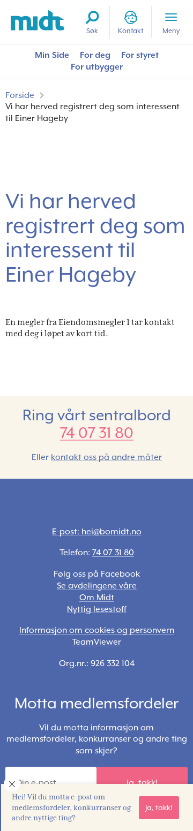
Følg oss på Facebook (97, 574)
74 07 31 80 (96, 433)
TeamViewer (96, 642)
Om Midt (96, 597)
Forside (19, 95)
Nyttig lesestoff (97, 609)
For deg (95, 55)
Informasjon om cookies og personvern (96, 630)
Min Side (52, 55)
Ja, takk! (159, 807)
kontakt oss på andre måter (106, 457)
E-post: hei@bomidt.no (97, 532)
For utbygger (97, 67)
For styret (140, 55)
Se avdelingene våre (97, 586)
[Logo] (37, 20)
